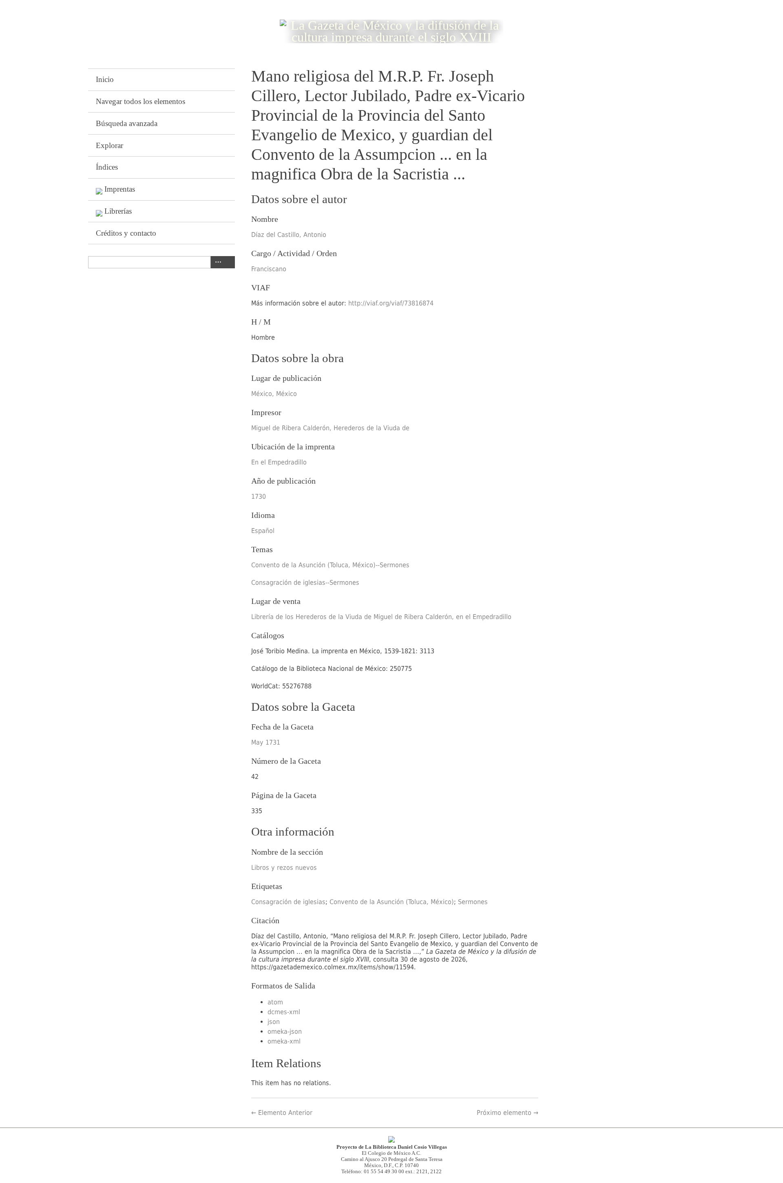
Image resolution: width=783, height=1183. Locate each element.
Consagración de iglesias (288, 902)
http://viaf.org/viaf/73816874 (391, 303)
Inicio (105, 79)
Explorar (109, 145)
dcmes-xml (284, 1012)
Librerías (118, 211)
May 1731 (265, 742)
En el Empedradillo (279, 462)
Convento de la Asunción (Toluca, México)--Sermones (330, 565)
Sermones (473, 902)
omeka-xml (284, 1041)
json (274, 1022)
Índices (107, 167)
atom (275, 1002)
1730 (258, 496)
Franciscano (268, 269)
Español (262, 531)
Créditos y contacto (126, 233)
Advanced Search (216, 262)
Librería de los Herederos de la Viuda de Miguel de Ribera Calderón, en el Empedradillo (381, 617)
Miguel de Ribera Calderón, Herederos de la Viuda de (330, 428)
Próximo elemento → (507, 1113)
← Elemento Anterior (281, 1113)
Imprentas (119, 189)
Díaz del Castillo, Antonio (288, 235)
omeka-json (285, 1031)
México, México (274, 394)
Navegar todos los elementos (140, 101)
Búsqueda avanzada (126, 123)
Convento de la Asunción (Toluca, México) (392, 902)
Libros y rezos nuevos (284, 867)
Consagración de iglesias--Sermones (305, 582)
